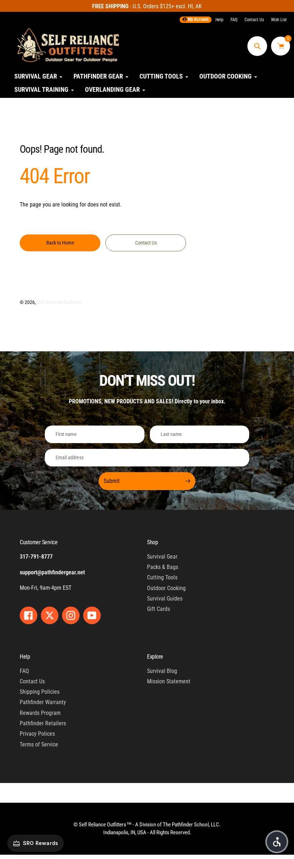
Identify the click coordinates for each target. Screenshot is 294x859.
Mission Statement (168, 681)
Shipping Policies (40, 691)
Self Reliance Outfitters (59, 302)
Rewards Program (40, 712)
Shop (152, 542)
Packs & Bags (162, 567)
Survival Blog (162, 671)
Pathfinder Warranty (43, 702)
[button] (276, 841)
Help (219, 19)
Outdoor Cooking (166, 588)
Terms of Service (39, 744)
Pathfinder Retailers (43, 723)
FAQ (234, 19)
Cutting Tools (162, 577)
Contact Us (254, 19)
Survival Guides (164, 598)
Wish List (279, 19)
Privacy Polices (37, 733)
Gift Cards (158, 609)
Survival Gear (162, 556)
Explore (155, 656)
